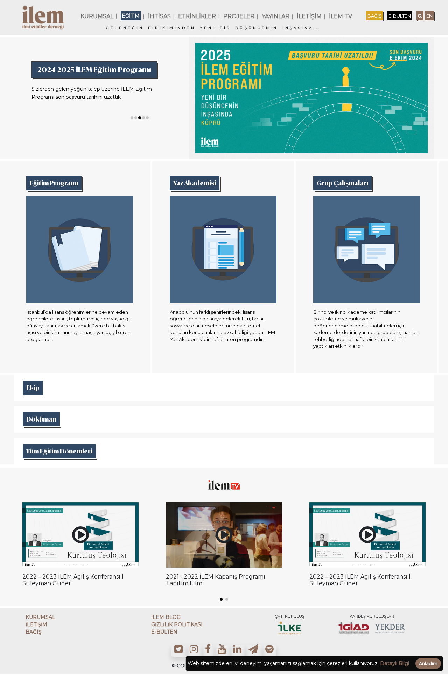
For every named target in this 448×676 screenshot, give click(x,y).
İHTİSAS (159, 16)
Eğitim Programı (54, 183)
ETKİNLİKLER (197, 16)
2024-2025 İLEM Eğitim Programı (94, 69)
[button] (132, 117)
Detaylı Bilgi (394, 663)
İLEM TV (340, 16)
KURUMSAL (96, 16)
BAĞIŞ (375, 16)
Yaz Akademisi (194, 183)
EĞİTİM (131, 16)
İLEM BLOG (166, 617)
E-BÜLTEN (399, 16)
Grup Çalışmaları (342, 183)
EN (429, 16)
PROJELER (238, 16)
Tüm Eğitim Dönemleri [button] (59, 451)
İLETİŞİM (309, 16)
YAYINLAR (275, 16)
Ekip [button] (33, 387)
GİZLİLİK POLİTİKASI (177, 624)
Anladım (428, 663)
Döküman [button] (41, 419)
